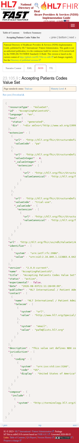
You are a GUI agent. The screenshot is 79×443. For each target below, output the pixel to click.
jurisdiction (18, 351)
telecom (21, 304)
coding (20, 359)
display (26, 373)
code (24, 370)
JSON (40, 68)
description (18, 348)
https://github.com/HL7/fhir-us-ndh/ (35, 57)
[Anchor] (22, 82)
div (15, 125)
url (18, 140)
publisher (16, 289)
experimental (18, 282)
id (11, 110)
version (15, 267)
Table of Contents (17, 437)
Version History (44, 437)
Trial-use (28, 88)
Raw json (7, 95)
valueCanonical (34, 176)
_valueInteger (25, 161)
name (13, 271)
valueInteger (24, 158)
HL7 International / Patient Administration (33, 431)
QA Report (31, 437)
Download (17, 95)
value (19, 256)
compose (15, 391)
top (40, 425)
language (15, 114)
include (18, 395)
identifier (17, 245)
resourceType (18, 107)
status (17, 121)
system (20, 253)
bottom (63, 37)
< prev (53, 37)
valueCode (22, 143)
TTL (51, 68)
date (13, 286)
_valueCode (23, 205)
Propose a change (11, 440)
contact (15, 293)
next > (72, 37)
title (13, 275)
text (13, 118)
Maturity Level (57, 88)
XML (29, 68)
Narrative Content (13, 68)
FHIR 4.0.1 (42, 434)
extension (16, 132)
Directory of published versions (24, 60)
